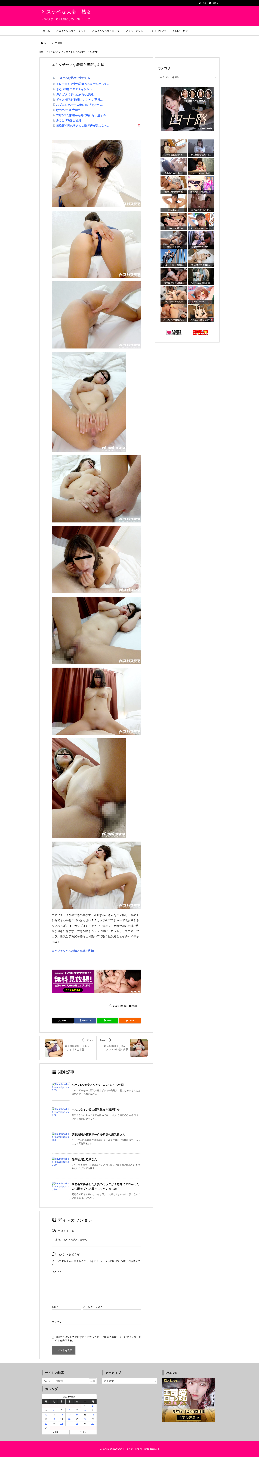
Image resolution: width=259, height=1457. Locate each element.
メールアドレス (92, 1306)
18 (54, 1419)
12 (61, 1414)
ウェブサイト (59, 1321)
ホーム (47, 43)
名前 (55, 1306)
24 (46, 1423)
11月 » (83, 1432)
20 (69, 1419)
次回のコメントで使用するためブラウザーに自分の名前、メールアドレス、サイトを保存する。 (98, 1338)
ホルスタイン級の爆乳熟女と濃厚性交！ (97, 1109)
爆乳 (60, 43)
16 (93, 1414)
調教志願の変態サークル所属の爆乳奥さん (98, 1134)
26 (61, 1423)
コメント (56, 1271)
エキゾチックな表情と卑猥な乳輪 (73, 950)
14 (77, 1414)
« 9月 (55, 1432)
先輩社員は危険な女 (84, 1159)
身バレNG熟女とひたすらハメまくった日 (98, 1084)
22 (85, 1419)
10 (46, 1414)
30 (92, 1423)
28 (77, 1423)
